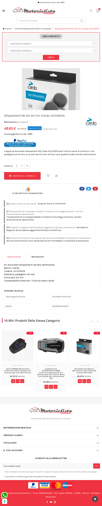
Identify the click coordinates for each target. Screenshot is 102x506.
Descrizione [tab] (14, 256)
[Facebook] (47, 502)
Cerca (51, 57)
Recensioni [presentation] (38, 256)
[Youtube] (51, 502)
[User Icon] (91, 10)
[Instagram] (55, 502)
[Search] (81, 20)
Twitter (88, 189)
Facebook (82, 189)
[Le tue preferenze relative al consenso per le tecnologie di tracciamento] (4, 501)
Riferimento (11, 122)
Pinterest (95, 189)
